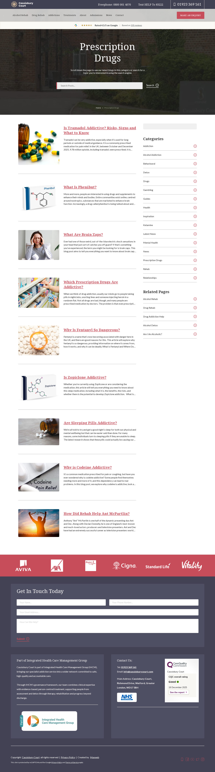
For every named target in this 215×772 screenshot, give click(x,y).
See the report (177, 692)
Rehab (146, 269)
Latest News (149, 233)
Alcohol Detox (150, 325)
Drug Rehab (38, 15)
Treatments (69, 15)
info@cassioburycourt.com (138, 671)
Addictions (54, 15)
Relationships (150, 277)
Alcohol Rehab (20, 15)
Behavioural (149, 163)
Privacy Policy (68, 757)
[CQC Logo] (177, 667)
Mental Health (150, 242)
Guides (146, 198)
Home (98, 108)
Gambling (148, 189)
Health (146, 207)
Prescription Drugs (152, 260)
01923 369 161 (128, 667)
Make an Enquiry (190, 15)
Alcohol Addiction (152, 154)
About (83, 15)
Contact (120, 15)
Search (150, 85)
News (109, 15)
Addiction (148, 146)
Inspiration (148, 216)
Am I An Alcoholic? (152, 334)
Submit (21, 638)
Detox (146, 172)
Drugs (146, 181)
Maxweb (94, 757)
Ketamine (148, 225)
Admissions (96, 15)
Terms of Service (72, 762)
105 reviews (136, 25)
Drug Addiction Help (153, 316)
